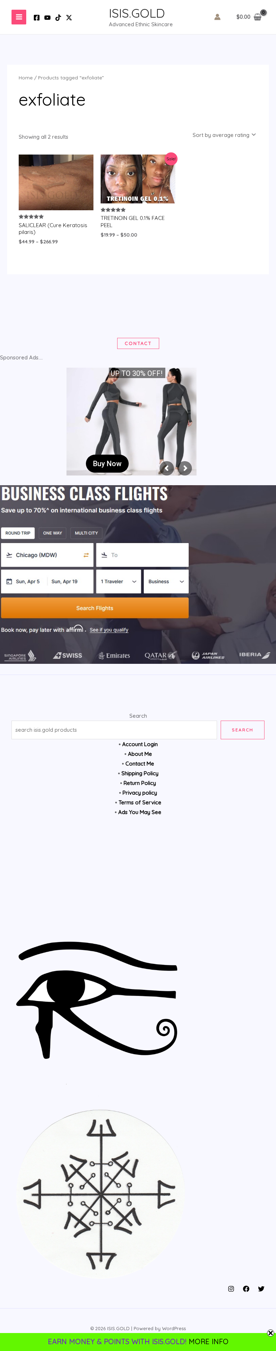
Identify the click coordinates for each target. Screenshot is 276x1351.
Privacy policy (140, 792)
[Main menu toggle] (19, 17)
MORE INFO (209, 1341)
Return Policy (140, 783)
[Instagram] (231, 1289)
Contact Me (139, 763)
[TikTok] (58, 17)
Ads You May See (139, 812)
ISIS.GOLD (137, 13)
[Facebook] (36, 17)
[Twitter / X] (69, 17)
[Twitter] (261, 1289)
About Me (140, 753)
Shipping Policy (139, 773)
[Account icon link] (217, 17)
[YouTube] (47, 17)
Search (138, 715)
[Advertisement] (138, 882)
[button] (138, 343)
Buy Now (107, 463)
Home (26, 77)
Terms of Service (140, 802)
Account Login (140, 744)
